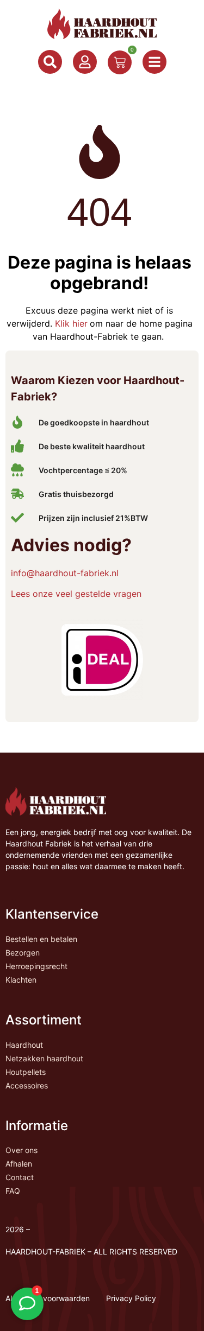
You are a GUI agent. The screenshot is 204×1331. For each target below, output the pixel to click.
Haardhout (24, 1044)
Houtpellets (25, 1072)
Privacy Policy (131, 1298)
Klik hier (70, 323)
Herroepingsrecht (36, 966)
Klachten (20, 979)
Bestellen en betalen (41, 939)
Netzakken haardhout (44, 1058)
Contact (19, 1177)
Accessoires (26, 1085)
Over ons (21, 1150)
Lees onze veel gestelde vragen (76, 593)
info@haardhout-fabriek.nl (65, 573)
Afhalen (18, 1163)
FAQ (12, 1190)
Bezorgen (22, 952)
